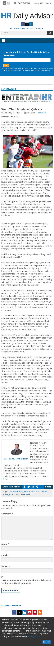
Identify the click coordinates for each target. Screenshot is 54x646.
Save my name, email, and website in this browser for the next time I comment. (26, 581)
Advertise (39, 28)
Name (5, 544)
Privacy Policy (34, 636)
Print (48, 486)
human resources (32, 491)
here (5, 479)
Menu (3, 42)
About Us (30, 28)
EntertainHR (41, 113)
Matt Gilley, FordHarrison (15, 458)
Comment (7, 513)
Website (5, 566)
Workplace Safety (24, 494)
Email (4, 555)
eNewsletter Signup (17, 28)
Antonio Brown (16, 491)
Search (50, 33)
